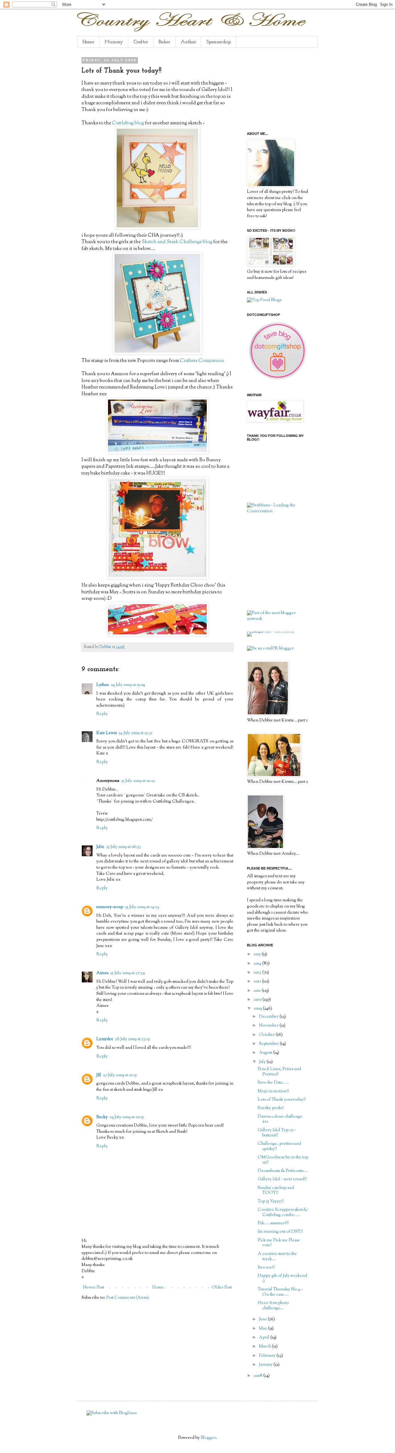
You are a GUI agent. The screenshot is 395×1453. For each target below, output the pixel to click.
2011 (258, 991)
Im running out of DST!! (280, 1232)
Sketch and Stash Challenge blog (176, 242)
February (267, 1356)
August (266, 1053)
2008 (258, 1376)
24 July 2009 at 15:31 (135, 733)
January (266, 1365)
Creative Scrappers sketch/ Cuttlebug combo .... (283, 1212)
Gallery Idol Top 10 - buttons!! (277, 1133)
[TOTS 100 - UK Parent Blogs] (272, 632)
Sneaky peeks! (271, 1108)
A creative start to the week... (277, 1256)
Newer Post (93, 1288)
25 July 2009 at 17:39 (127, 973)
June (263, 1319)
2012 (258, 981)
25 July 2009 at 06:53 (123, 847)
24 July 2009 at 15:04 (128, 685)
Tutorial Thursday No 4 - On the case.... (280, 1292)
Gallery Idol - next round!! (282, 1179)
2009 (258, 1009)
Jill (98, 1075)
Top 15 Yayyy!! (271, 1201)
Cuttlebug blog (128, 123)
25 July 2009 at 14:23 (142, 907)
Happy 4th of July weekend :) (282, 1278)
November (269, 1026)
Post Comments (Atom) (127, 1298)
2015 (258, 954)
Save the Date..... (273, 1083)
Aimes (102, 973)
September (269, 1044)
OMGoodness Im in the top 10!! (283, 1160)
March (265, 1346)
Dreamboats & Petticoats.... (283, 1171)
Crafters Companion (202, 360)
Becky (102, 1117)
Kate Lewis (106, 733)
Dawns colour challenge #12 (280, 1119)
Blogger (208, 1438)
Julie (100, 847)
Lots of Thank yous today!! (282, 1100)
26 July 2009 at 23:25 (132, 1039)
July (263, 1062)
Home (88, 41)
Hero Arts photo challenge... (273, 1305)
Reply (102, 714)
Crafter (141, 41)
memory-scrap (109, 907)
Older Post (222, 1288)
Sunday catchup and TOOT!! (276, 1190)
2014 (258, 964)
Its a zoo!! (266, 1267)
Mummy (114, 41)
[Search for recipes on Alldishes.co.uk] (264, 300)
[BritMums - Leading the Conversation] (278, 511)
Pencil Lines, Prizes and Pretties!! (279, 1071)
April (264, 1338)
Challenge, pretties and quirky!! (279, 1146)
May (263, 1329)
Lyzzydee (104, 1039)
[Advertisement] (278, 89)
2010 (258, 1000)
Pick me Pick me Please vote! (279, 1243)
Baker (164, 41)
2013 (258, 972)
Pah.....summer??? (273, 1223)
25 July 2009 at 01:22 (138, 781)
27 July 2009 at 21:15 (120, 1075)
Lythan (102, 685)
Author (188, 41)
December (269, 1017)
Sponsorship (218, 41)
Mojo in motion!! (273, 1091)
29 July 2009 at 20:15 (127, 1117)
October (267, 1035)
